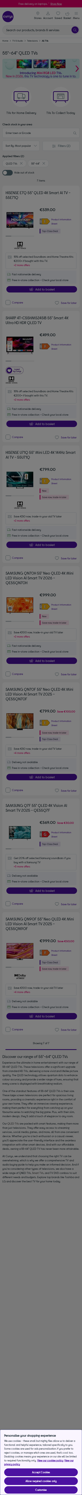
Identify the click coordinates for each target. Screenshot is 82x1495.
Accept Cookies (41, 1472)
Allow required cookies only (41, 1481)
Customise (41, 1489)
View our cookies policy (50, 1460)
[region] (41, 1462)
